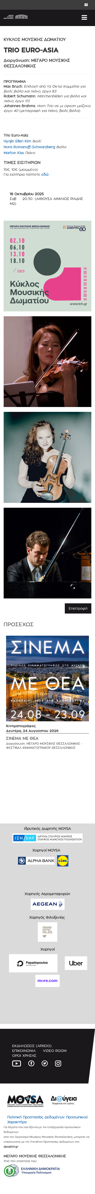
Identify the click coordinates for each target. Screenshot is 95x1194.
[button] (9, 1171)
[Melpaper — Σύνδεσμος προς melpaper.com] (77, 859)
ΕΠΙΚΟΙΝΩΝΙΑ (24, 1050)
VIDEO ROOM (54, 1050)
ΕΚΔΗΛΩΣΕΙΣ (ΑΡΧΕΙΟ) (32, 1046)
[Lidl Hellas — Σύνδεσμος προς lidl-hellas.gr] (56, 859)
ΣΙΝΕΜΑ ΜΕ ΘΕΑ (22, 738)
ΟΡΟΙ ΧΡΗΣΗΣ (24, 1055)
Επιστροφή (78, 608)
